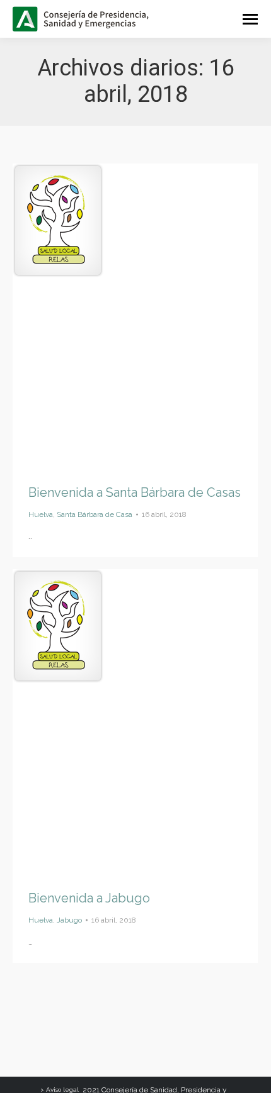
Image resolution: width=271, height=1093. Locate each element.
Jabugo (69, 920)
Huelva (40, 514)
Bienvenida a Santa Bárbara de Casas (134, 492)
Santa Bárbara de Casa (94, 514)
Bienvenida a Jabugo (89, 898)
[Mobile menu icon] (250, 19)
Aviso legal (62, 1089)
